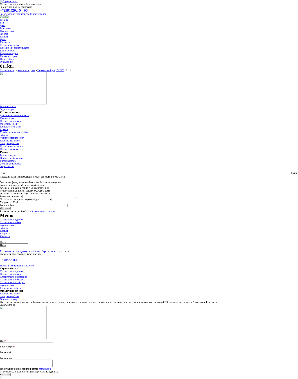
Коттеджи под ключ (10, 126)
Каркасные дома (8, 56)
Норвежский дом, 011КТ (50, 70)
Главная (4, 19)
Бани (2, 22)
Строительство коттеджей (13, 276)
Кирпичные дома (9, 53)
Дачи (2, 25)
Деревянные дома (9, 45)
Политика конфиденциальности (17, 265)
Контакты (5, 42)
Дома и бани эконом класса (14, 47)
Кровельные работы (10, 140)
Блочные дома (7, 50)
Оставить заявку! (9, 299)
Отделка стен (7, 166)
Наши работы (7, 59)
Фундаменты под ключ (12, 137)
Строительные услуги (11, 149)
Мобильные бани (9, 123)
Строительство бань (10, 121)
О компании (6, 61)
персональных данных (43, 211)
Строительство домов (11, 219)
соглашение (45, 368)
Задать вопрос (7, 109)
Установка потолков (10, 163)
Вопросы (5, 233)
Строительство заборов (12, 282)
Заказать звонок (38, 14)
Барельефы (5, 28)
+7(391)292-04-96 (14, 10)
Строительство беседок (12, 279)
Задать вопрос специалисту (14, 14)
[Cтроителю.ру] (9, 1)
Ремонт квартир (8, 155)
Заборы (4, 33)
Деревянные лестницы (12, 146)
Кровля (4, 36)
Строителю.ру (7, 70)
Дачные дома (7, 118)
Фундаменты (7, 31)
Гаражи (4, 129)
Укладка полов (8, 160)
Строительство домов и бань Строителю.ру (30, 251)
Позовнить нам (8, 106)
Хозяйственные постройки (14, 132)
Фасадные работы (9, 143)
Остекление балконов (11, 158)
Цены (3, 39)
